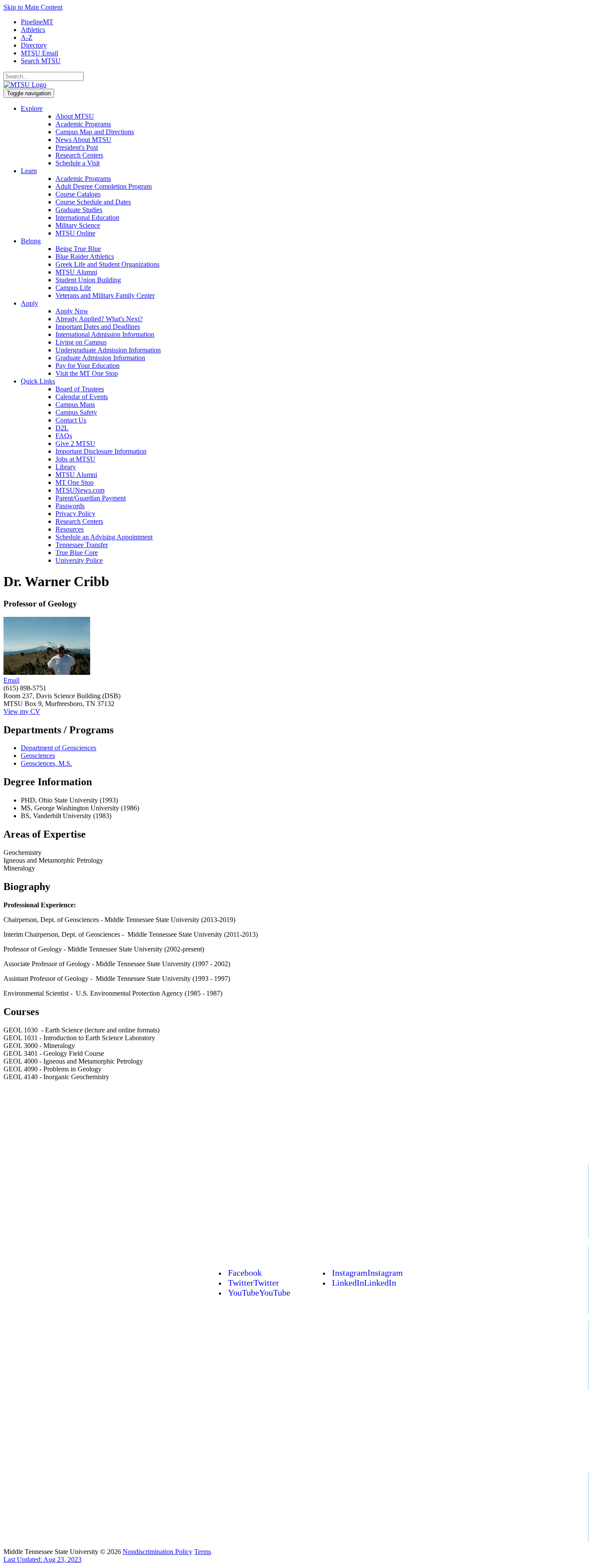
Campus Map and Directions (94, 131)
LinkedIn (364, 1282)
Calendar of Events (81, 396)
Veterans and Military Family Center (105, 295)
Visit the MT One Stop (86, 373)
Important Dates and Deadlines (97, 326)
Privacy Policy (75, 513)
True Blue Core (76, 552)
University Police (79, 560)
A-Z (27, 37)
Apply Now (71, 311)
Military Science (77, 225)
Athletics (33, 29)
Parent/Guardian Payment (90, 498)
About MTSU (74, 116)
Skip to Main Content (32, 7)
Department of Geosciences (58, 747)
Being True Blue (78, 248)
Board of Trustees (79, 389)
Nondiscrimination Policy (157, 1551)
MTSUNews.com (79, 490)
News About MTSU (83, 139)
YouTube (259, 1292)
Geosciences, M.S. (46, 763)
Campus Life (73, 287)
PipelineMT (37, 22)
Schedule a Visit (77, 163)
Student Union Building (88, 280)
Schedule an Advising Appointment (104, 537)
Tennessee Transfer (81, 544)
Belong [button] (31, 241)
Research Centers (79, 155)
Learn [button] (29, 170)
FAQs (63, 435)
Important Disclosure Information (100, 451)
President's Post (76, 147)
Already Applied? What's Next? (99, 318)
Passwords (70, 505)
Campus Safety (76, 412)
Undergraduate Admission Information (108, 350)
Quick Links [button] (38, 381)
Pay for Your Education (87, 365)
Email (11, 680)
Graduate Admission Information (100, 357)
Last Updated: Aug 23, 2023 (42, 1559)
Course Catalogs (78, 194)
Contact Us (70, 420)
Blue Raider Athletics (84, 256)
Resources (69, 529)
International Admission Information (104, 334)
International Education (87, 217)
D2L (61, 428)
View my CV (21, 711)
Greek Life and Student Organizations (107, 264)
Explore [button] (31, 108)
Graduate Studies (78, 209)
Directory (34, 45)
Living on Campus (81, 342)
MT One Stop (74, 482)
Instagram (367, 1272)
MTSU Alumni (76, 272)
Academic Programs (83, 124)
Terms (202, 1551)
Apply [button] (29, 303)
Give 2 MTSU (75, 443)
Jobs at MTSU (75, 459)
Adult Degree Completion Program (103, 186)
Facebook (245, 1272)
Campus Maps (75, 404)
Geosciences (38, 755)
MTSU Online (75, 233)
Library (65, 467)
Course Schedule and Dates (93, 202)
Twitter (253, 1282)
